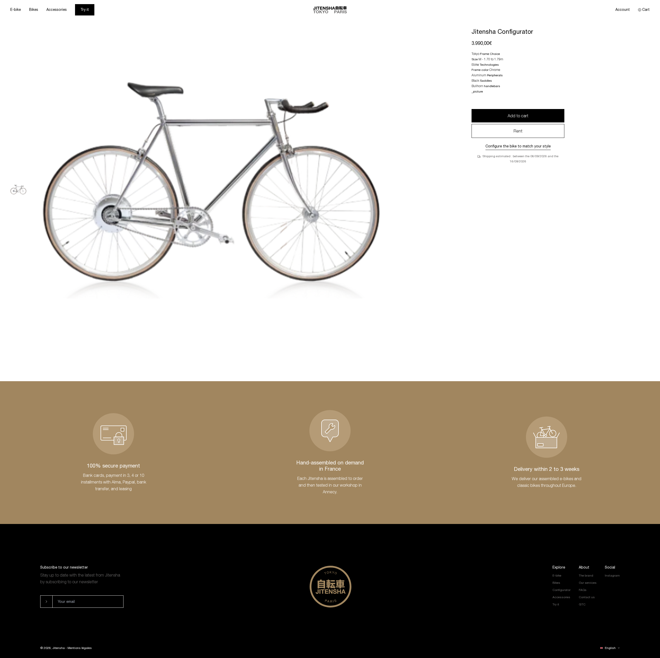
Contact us (587, 597)
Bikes (33, 9)
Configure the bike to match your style (518, 146)
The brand (586, 575)
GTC (582, 604)
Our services (588, 583)
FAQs (583, 590)
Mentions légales (80, 648)
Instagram (612, 575)
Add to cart (518, 115)
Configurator (561, 590)
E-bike (15, 9)
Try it (84, 9)
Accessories (56, 9)
